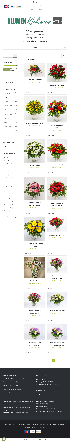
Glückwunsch (8, 114)
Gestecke (6, 190)
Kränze (13, 202)
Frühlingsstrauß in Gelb (34, 123)
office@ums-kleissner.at (37, 9)
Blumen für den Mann (8, 165)
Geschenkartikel (8, 187)
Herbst (6, 196)
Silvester (6, 211)
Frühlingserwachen (35, 79)
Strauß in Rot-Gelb (57, 165)
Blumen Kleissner (61, 424)
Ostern (6, 122)
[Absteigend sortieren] (44, 56)
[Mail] (42, 395)
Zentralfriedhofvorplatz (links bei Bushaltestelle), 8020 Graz (43, 5)
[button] (4, 439)
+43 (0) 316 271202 (13, 385)
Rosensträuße (8, 126)
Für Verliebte (8, 105)
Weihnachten (8, 135)
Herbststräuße (8, 199)
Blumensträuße (8, 169)
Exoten (6, 97)
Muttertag (7, 118)
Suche (15, 55)
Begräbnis (7, 93)
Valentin (6, 131)
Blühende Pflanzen (9, 172)
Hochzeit (6, 202)
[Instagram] (39, 395)
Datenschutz (41, 427)
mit (5, 146)
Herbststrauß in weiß (57, 310)
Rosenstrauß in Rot (57, 85)
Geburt (6, 110)
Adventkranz (7, 157)
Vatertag (13, 217)
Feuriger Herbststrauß (57, 235)
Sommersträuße (8, 214)
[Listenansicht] (63, 59)
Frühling (6, 101)
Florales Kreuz (35, 281)
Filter (6, 69)
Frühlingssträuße (9, 178)
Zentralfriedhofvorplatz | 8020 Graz (14, 378)
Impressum (28, 427)
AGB (33, 427)
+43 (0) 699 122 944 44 (14, 389)
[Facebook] (37, 395)
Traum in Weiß (34, 165)
